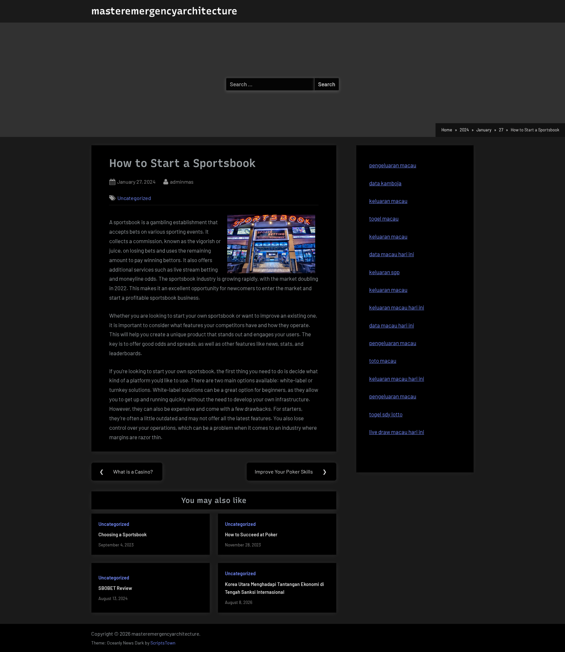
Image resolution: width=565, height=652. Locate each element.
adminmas (182, 181)
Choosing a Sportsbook (122, 534)
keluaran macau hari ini (396, 307)
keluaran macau (388, 236)
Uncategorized (134, 198)
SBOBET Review (115, 588)
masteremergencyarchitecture (164, 11)
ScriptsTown (162, 642)
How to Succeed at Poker (251, 534)
